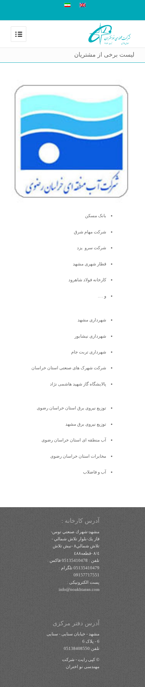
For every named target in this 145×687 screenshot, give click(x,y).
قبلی (17, 141)
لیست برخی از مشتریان (104, 54)
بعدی (127, 141)
